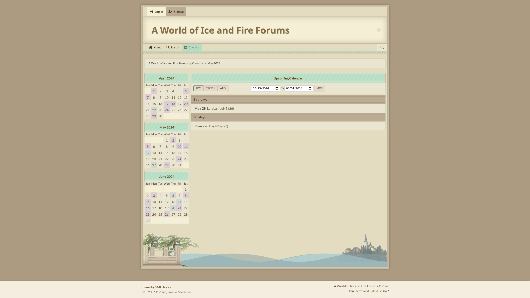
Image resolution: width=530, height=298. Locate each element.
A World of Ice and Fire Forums (221, 30)
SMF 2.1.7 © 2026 (153, 292)
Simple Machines (179, 292)
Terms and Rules (366, 291)
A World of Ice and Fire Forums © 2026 (361, 286)
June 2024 (166, 176)
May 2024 (166, 127)
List (198, 88)
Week (223, 88)
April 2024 (166, 78)
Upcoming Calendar (288, 78)
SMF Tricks (163, 287)
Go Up (383, 291)
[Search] (382, 47)
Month (210, 88)
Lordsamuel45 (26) (220, 108)
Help (351, 291)
